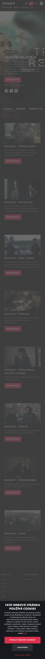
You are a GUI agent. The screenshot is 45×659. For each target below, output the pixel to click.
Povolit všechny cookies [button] (22, 640)
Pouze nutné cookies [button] (22, 655)
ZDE (25, 633)
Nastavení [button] (22, 647)
